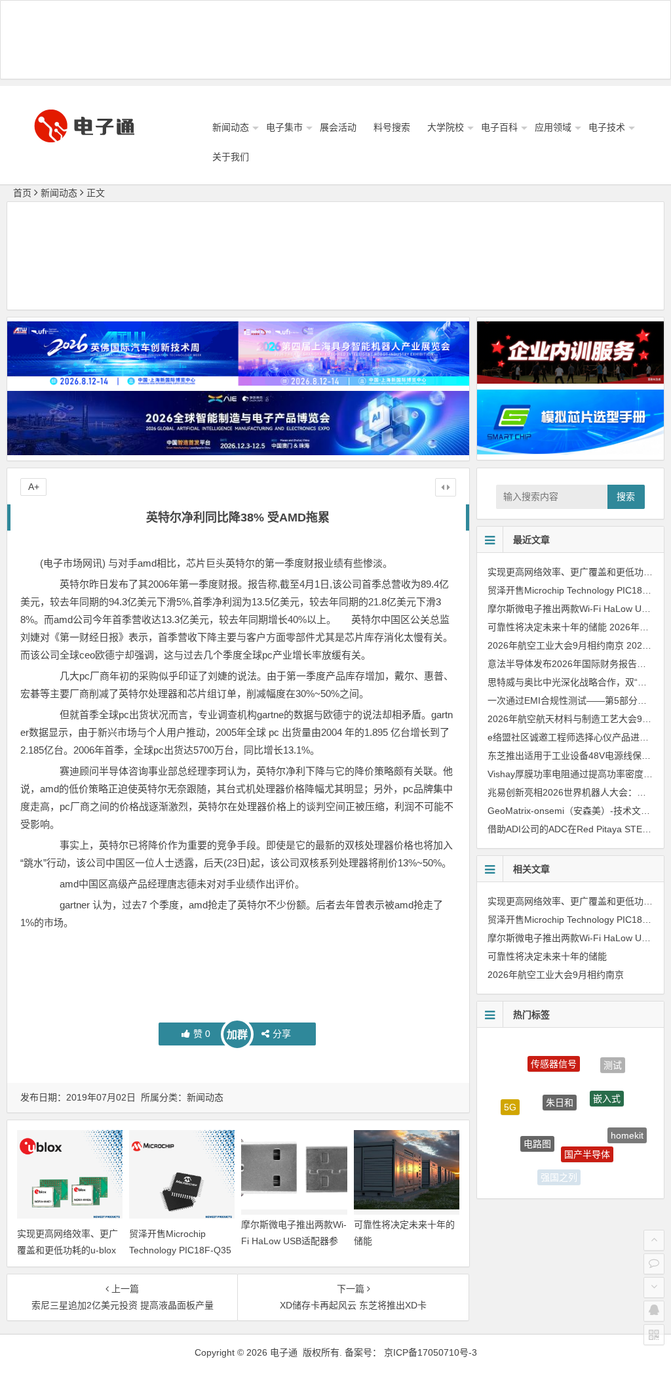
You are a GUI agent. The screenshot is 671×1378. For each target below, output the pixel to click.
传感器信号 (554, 1051)
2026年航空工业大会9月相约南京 (556, 645)
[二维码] (653, 1334)
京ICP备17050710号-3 (430, 1352)
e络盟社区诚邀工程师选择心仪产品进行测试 (577, 737)
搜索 (626, 496)
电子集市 (284, 127)
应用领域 (553, 127)
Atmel (517, 1150)
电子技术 (606, 127)
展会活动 (338, 127)
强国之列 (559, 1169)
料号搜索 (392, 127)
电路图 (537, 1121)
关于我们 (230, 157)
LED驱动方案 (605, 1167)
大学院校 (445, 127)
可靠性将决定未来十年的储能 (547, 627)
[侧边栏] (445, 487)
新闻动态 (230, 127)
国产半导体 (587, 1131)
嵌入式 (607, 1079)
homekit (627, 1124)
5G (510, 1097)
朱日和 (559, 1077)
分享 (282, 1033)
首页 (22, 193)
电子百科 (499, 127)
